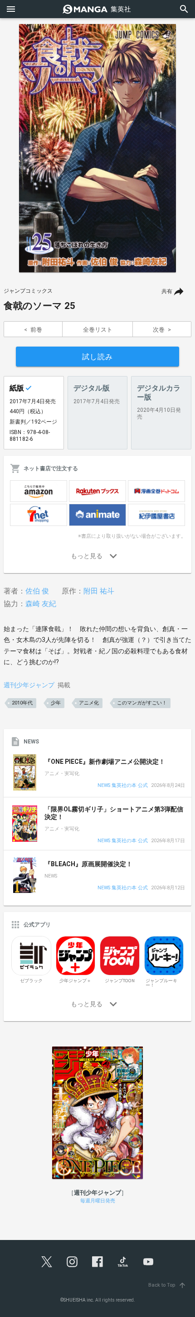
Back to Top (167, 1285)
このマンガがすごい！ (142, 703)
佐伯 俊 (37, 591)
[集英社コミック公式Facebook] (97, 1262)
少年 (56, 703)
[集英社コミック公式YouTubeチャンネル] (148, 1262)
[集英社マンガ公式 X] (47, 1262)
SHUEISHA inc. (78, 1300)
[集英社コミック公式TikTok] (123, 1262)
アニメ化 (89, 703)
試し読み (97, 356)
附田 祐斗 (98, 591)
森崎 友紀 (40, 603)
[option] (97, 148)
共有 (166, 291)
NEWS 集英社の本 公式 (123, 785)
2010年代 (22, 703)
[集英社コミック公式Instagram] (72, 1262)
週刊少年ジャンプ (29, 685)
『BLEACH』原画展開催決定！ (88, 864)
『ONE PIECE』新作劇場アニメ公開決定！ (104, 761)
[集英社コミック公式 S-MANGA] (97, 9)
